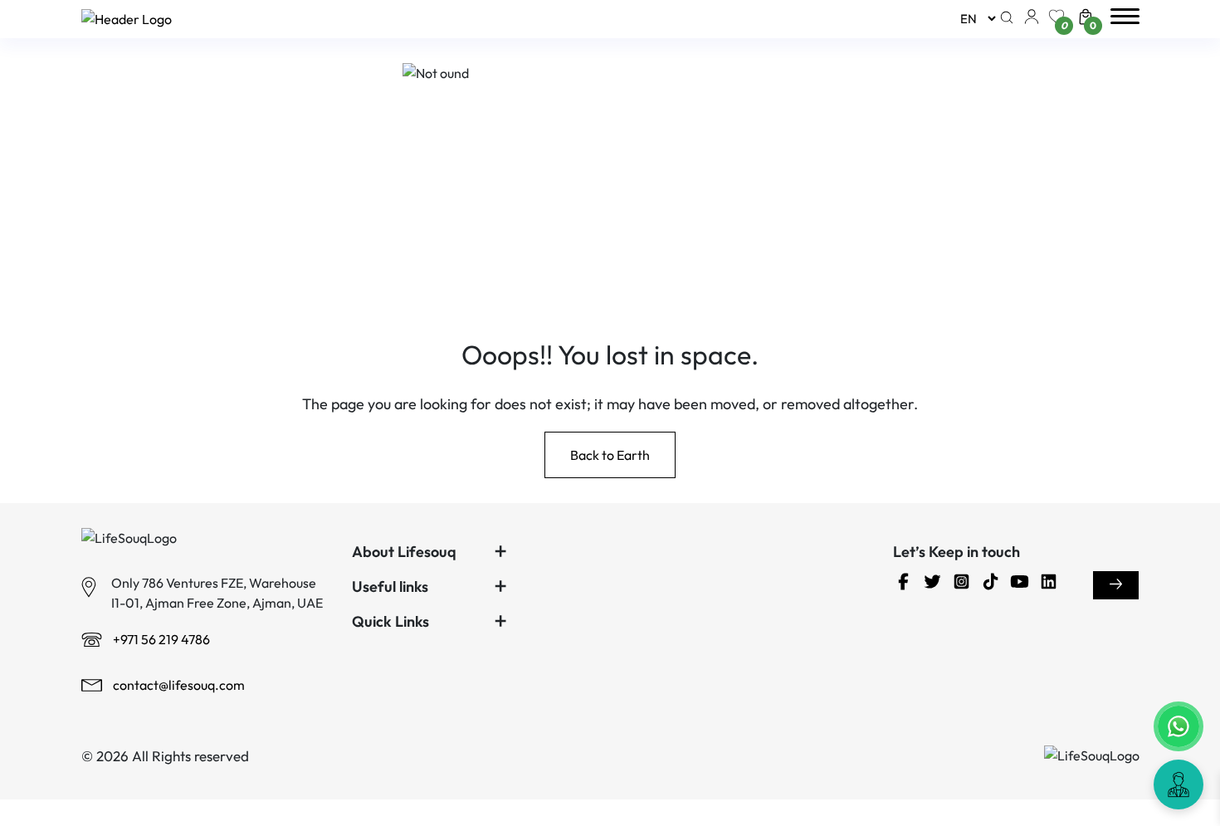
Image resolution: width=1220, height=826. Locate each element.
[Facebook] (907, 584)
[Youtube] (1023, 584)
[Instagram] (965, 584)
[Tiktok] (994, 584)
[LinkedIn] (1052, 584)
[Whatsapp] (1178, 726)
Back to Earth (610, 455)
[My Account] (1031, 20)
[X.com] (936, 584)
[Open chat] (1178, 784)
